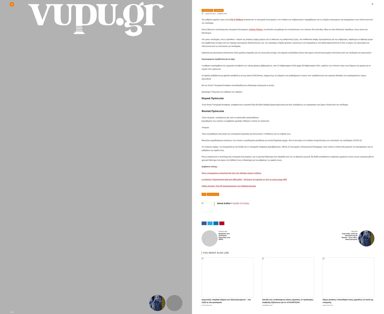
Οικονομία (218, 10)
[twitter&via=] (20, 312)
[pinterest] (28, 312)
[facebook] (16, 312)
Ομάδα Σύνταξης (210, 13)
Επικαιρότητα (207, 10)
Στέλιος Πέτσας (213, 194)
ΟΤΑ (204, 194)
